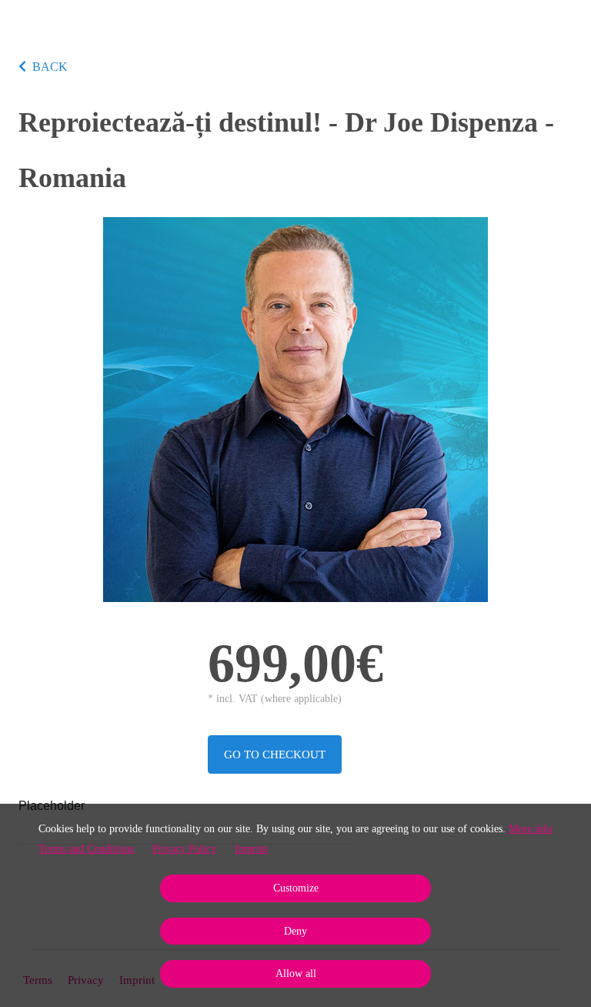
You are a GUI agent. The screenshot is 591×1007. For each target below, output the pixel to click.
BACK (50, 66)
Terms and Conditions (86, 849)
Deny (295, 931)
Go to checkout (275, 754)
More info (531, 829)
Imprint (251, 849)
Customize (296, 888)
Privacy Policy (184, 849)
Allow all (295, 973)
